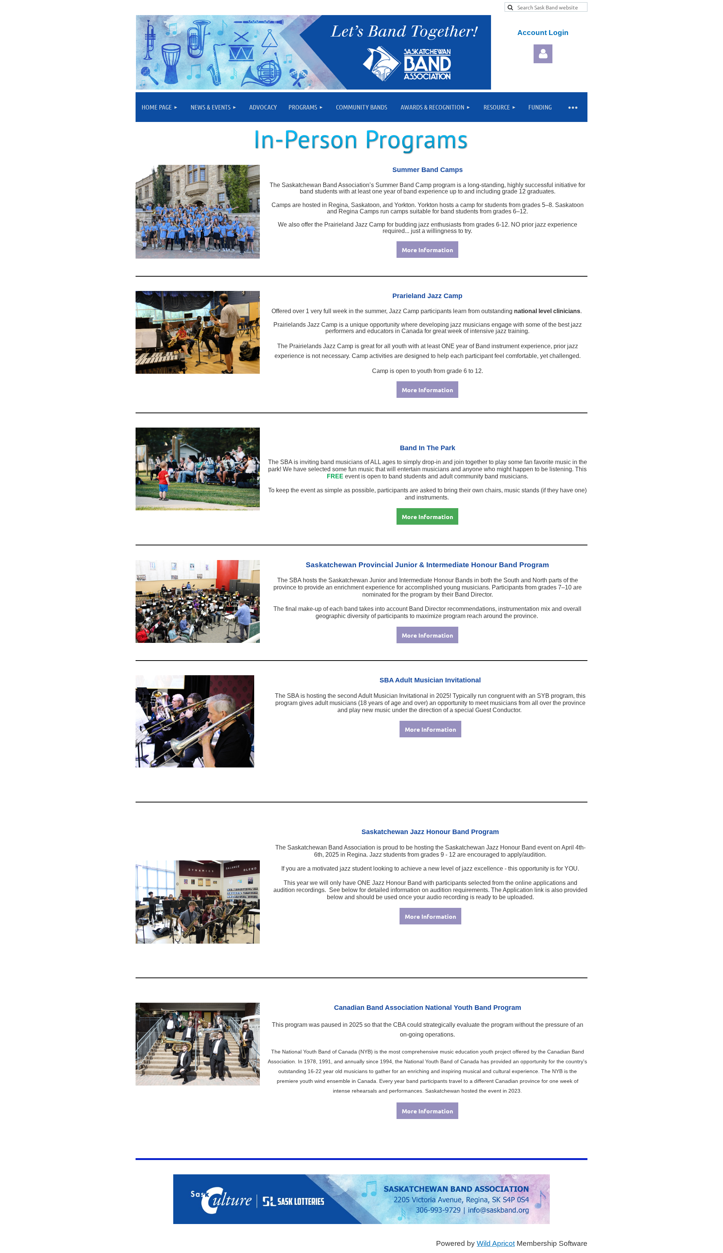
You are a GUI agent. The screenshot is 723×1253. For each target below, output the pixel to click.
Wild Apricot (496, 1243)
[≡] (572, 107)
